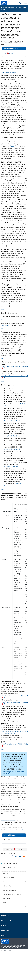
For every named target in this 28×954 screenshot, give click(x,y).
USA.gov (10, 950)
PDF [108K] (19, 849)
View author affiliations (13, 69)
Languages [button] (5, 930)
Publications (7, 882)
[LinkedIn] (11, 946)
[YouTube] (14, 946)
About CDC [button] (5, 920)
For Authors (6, 898)
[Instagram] (8, 946)
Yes (4, 867)
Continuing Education (9, 890)
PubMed (15, 421)
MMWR (5, 873)
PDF (8, 53)
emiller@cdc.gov (6, 325)
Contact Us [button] (5, 915)
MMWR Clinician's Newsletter (12, 894)
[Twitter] (5, 946)
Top (2, 309)
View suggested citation (8, 72)
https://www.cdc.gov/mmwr (8, 820)
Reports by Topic (8, 878)
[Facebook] (2, 946)
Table (12, 146)
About (5, 903)
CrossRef (7, 421)
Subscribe (6, 907)
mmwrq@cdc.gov (22, 830)
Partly (9, 867)
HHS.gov (3, 950)
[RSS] (24, 946)
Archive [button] (4, 935)
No (14, 867)
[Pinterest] (17, 946)
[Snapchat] (21, 946)
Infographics (7, 886)
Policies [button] (4, 925)
